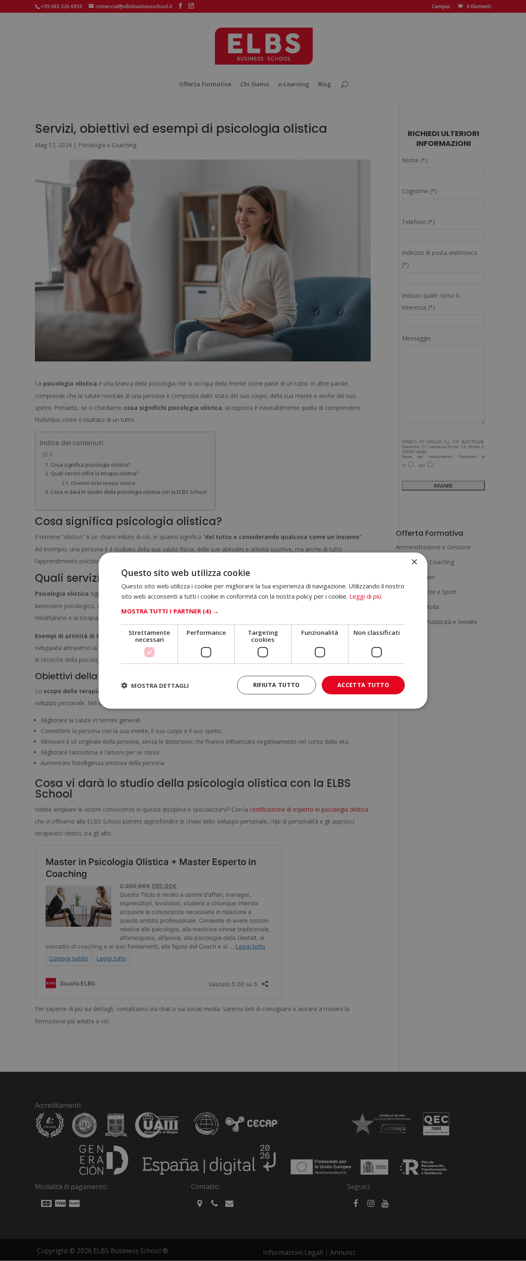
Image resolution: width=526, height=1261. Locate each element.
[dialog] (263, 630)
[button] (263, 611)
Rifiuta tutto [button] (276, 685)
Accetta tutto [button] (363, 685)
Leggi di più (365, 596)
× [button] (414, 562)
